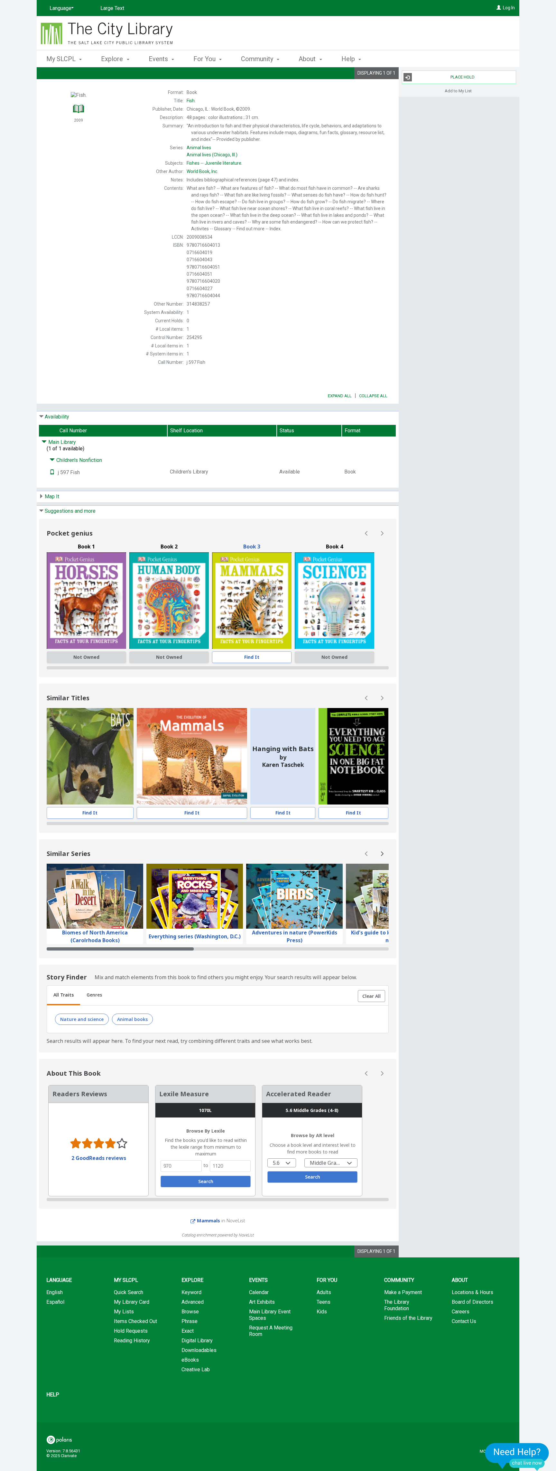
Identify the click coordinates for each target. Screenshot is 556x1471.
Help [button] (349, 59)
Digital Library (197, 1341)
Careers (460, 1312)
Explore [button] (113, 59)
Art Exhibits (262, 1302)
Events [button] (159, 59)
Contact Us (464, 1321)
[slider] (218, 667)
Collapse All (373, 395)
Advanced (192, 1302)
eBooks (190, 1360)
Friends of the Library (408, 1318)
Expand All (340, 395)
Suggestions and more (70, 511)
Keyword (191, 1292)
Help (52, 1395)
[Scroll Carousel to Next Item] (382, 533)
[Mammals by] (252, 600)
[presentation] (252, 600)
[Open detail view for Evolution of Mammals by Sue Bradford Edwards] (192, 756)
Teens (323, 1302)
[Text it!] (52, 472)
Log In (509, 7)
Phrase (189, 1321)
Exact (187, 1331)
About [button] (308, 59)
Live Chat (517, 1456)
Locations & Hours (472, 1292)
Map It (52, 496)
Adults (324, 1292)
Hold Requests (131, 1331)
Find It (251, 657)
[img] (86, 600)
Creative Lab (195, 1369)
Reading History (132, 1341)
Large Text (112, 8)
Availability (57, 417)
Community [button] (258, 59)
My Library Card (131, 1302)
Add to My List (458, 90)
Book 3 (251, 546)
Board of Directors (472, 1302)
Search (205, 1181)
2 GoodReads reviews (98, 1158)
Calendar (259, 1292)
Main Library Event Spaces (270, 1315)
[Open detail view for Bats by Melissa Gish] (90, 756)
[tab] (63, 996)
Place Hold (462, 77)
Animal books (132, 1019)
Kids (322, 1312)
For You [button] (205, 59)
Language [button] (59, 1280)
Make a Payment (403, 1292)
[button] (371, 996)
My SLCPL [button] (61, 59)
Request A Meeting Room (270, 1331)
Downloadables (199, 1350)
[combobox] (281, 1162)
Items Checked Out (135, 1321)
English (54, 1292)
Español (55, 1302)
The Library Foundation (396, 1305)
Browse (190, 1312)
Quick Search (128, 1292)
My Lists (124, 1312)
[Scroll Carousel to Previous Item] (366, 533)
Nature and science (82, 1019)
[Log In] (498, 7)
